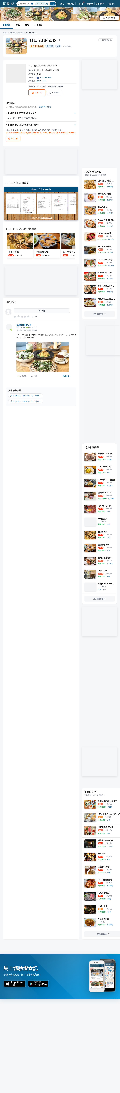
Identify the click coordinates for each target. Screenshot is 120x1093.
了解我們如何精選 (45, 107)
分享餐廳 (56, 93)
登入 (62, 4)
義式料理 (20, 33)
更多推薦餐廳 (98, 599)
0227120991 (41, 81)
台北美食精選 (38, 46)
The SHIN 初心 (46, 77)
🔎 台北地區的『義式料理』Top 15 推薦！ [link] (25, 396)
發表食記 (70, 4)
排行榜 (111, 4)
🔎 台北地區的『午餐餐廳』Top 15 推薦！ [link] (25, 401)
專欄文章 (89, 4)
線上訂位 (38, 92)
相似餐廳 (38, 25)
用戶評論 (11, 302)
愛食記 (5, 33)
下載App (80, 4)
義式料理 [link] (50, 46)
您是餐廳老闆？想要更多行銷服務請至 (45, 86)
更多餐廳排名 (98, 314)
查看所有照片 (111, 18)
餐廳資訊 (6, 25)
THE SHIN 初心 (43, 40)
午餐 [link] (58, 46)
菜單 (18, 25)
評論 (27, 25)
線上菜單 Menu (41, 189)
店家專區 (99, 4)
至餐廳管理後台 (46, 218)
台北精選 (12, 33)
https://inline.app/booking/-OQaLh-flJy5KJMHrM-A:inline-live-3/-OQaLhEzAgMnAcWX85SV (41, 133)
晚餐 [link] (104, 589)
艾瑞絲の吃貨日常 (23, 325)
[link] (110, 187)
